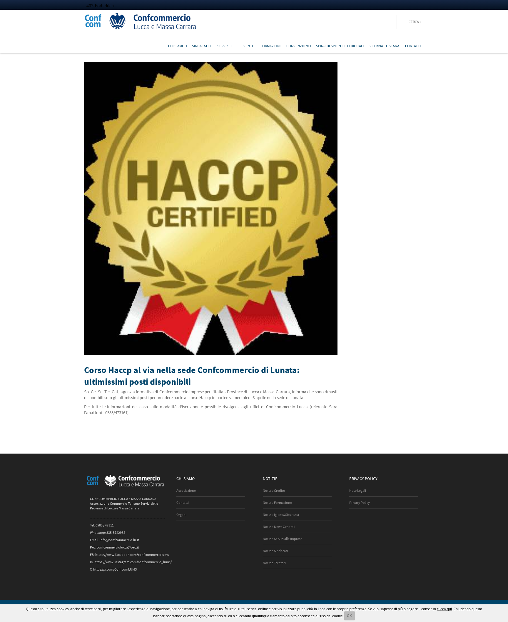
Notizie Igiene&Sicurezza (281, 514)
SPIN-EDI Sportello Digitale (340, 46)
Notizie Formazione (277, 502)
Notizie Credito (274, 490)
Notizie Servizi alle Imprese (282, 538)
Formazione (271, 46)
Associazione (186, 490)
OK (349, 615)
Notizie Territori (274, 563)
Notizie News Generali (279, 526)
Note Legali (357, 490)
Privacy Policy (359, 502)
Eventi (247, 46)
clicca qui (444, 608)
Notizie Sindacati (275, 551)
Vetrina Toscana (384, 46)
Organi (181, 514)
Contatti (413, 46)
